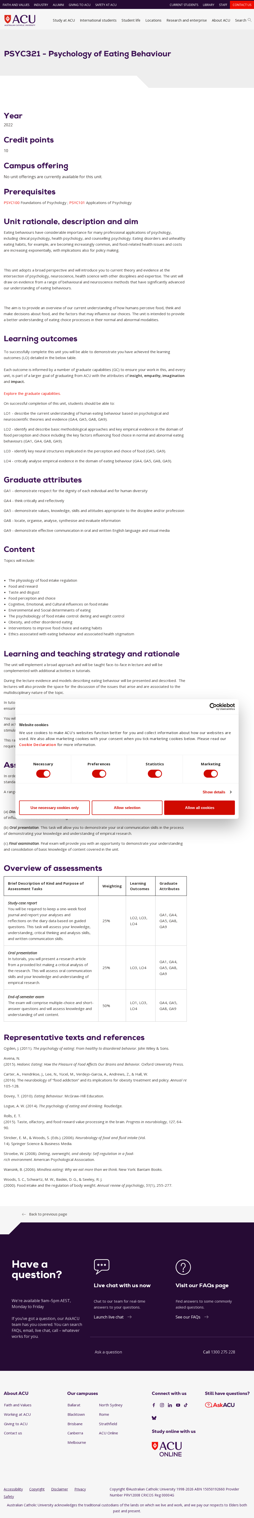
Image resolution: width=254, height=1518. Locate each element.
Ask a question (108, 1352)
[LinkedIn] (170, 1405)
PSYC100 (12, 202)
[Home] (20, 20)
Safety (9, 1496)
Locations (153, 20)
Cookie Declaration (37, 744)
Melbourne (76, 1442)
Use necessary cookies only (55, 808)
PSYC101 (77, 202)
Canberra (75, 1432)
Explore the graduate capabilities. (32, 393)
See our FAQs (188, 1317)
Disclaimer (59, 1489)
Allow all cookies (199, 808)
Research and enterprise (186, 20)
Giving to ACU (80, 5)
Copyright (37, 1489)
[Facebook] (154, 1405)
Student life (131, 20)
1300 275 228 (223, 1352)
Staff (223, 5)
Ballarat (73, 1404)
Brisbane (75, 1423)
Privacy (80, 1489)
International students (98, 20)
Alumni (58, 5)
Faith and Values (16, 5)
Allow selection (127, 808)
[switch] (99, 773)
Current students (184, 5)
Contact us (242, 5)
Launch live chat (109, 1317)
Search (240, 20)
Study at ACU (64, 20)
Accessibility (13, 1489)
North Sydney (111, 1404)
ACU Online (108, 1432)
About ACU (221, 20)
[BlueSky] (154, 1418)
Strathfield (108, 1423)
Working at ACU (17, 1414)
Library (208, 5)
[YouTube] (178, 1405)
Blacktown (76, 1414)
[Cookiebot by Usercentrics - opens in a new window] (213, 706)
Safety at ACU (106, 5)
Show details (214, 792)
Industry (41, 5)
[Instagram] (162, 1405)
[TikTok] (186, 1405)
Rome (104, 1414)
